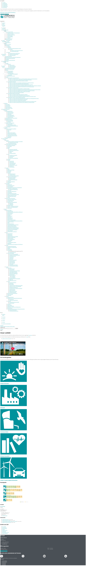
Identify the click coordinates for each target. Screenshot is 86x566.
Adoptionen (11, 203)
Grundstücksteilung (11, 223)
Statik (8, 222)
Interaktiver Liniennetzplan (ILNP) (14, 255)
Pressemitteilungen (9, 56)
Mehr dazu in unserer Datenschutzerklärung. (7, 12)
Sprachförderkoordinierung (12, 143)
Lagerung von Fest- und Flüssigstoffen (15, 286)
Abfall (7, 232)
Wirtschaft (5, 56)
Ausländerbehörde (11, 297)
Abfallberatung (10, 234)
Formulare (7, 30)
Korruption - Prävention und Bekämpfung (14, 307)
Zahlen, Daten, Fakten (9, 53)
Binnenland (9, 129)
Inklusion (9, 159)
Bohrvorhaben (11, 284)
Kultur (8, 148)
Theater (10, 152)
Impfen (9, 197)
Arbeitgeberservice (9, 59)
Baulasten (9, 214)
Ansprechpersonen (9, 29)
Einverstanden (6, 14)
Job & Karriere (8, 51)
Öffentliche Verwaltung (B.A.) (13, 54)
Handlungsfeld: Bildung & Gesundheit (14, 93)
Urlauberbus (10, 136)
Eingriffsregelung (12, 268)
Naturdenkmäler (12, 274)
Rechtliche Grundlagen (13, 260)
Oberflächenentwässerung (13, 287)
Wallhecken (11, 279)
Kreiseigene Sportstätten (13, 155)
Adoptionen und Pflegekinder (12, 202)
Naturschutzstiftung (12, 277)
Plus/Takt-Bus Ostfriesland (13, 264)
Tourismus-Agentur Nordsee (12, 134)
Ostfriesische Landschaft (13, 149)
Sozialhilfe (9, 180)
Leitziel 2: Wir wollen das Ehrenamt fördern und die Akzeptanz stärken (20, 79)
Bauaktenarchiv (10, 215)
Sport (8, 154)
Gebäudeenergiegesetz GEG (12, 226)
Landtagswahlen (10, 72)
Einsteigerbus (11, 257)
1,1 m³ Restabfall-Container (12, 242)
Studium (9, 52)
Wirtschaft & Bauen (12, 67)
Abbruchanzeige (10, 230)
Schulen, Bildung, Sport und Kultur (11, 69)
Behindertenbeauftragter (13, 179)
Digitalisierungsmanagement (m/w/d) (17, 50)
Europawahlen (10, 74)
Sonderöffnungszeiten (3, 551)
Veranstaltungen (8, 65)
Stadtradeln (9, 295)
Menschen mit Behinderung (12, 176)
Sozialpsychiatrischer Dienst (12, 195)
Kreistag (7, 43)
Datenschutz (4, 562)
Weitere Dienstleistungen (11, 219)
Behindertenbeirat (12, 178)
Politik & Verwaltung (4, 41)
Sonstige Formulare (11, 221)
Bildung (9, 147)
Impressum (4, 563)
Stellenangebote (8, 44)
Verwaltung (5, 48)
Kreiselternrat (11, 166)
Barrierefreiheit (4, 561)
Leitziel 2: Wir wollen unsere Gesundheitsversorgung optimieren (19, 95)
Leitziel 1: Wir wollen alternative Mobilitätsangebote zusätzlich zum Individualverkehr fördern (24, 98)
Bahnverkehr (11, 259)
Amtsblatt (7, 59)
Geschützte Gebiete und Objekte (14, 270)
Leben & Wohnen (3, 66)
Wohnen (5, 73)
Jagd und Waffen (10, 36)
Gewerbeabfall (10, 240)
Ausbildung (9, 47)
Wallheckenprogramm (12, 280)
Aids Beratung (10, 184)
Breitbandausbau (10, 120)
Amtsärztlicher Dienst (11, 185)
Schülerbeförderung (12, 163)
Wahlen (7, 70)
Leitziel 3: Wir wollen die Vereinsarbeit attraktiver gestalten (18, 80)
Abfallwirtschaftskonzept (11, 237)
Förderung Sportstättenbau (13, 158)
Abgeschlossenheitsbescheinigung (13, 224)
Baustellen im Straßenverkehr (12, 247)
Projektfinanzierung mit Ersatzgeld (14, 278)
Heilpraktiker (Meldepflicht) (12, 191)
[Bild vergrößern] (15, 502)
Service (5, 26)
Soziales (7, 167)
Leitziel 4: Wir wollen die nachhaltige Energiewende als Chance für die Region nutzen (22, 101)
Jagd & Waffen (10, 305)
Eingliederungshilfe (12, 177)
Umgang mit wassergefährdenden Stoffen (16, 285)
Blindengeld (9, 170)
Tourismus (5, 63)
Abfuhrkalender (10, 233)
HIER (27, 336)
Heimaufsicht (10, 192)
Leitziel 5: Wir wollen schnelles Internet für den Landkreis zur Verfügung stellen (21, 102)
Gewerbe (9, 37)
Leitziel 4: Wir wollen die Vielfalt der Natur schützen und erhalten (19, 91)
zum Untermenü (4, 5)
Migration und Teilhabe (11, 34)
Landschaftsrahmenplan (13, 271)
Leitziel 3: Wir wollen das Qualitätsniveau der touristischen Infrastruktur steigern (22, 90)
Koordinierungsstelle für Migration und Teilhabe (15, 141)
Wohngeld (9, 182)
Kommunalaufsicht (9, 107)
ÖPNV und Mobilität (11, 253)
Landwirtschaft (8, 62)
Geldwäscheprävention (13, 309)
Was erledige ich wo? (9, 28)
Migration (7, 140)
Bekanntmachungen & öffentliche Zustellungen (13, 36)
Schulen (9, 160)
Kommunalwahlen (10, 71)
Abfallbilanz (9, 243)
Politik (5, 62)
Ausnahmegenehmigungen (12, 246)
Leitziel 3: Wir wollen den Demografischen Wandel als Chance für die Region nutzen (22, 96)
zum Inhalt (3, 2)
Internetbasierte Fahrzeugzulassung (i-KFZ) (16, 251)
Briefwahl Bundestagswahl (13, 73)
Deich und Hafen (10, 294)
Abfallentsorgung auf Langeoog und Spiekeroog (15, 244)
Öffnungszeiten (8, 42)
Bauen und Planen (9, 210)
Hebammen (9, 190)
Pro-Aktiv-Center (10, 201)
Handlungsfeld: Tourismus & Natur (13, 87)
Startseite (1, 326)
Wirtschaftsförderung (9, 111)
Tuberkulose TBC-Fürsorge (12, 196)
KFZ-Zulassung (10, 250)
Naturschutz (9, 267)
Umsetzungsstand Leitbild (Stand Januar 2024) (9, 521)
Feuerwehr (9, 301)
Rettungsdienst (10, 308)
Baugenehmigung (10, 213)
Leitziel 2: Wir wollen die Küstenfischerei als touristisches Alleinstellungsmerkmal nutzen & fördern (24, 89)
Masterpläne (10, 114)
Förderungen (11, 263)
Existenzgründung (10, 113)
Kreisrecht (9, 64)
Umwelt (7, 266)
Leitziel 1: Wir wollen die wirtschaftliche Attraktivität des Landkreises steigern (21, 82)
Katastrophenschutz (11, 306)
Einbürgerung (11, 299)
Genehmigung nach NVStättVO (12, 229)
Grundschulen (11, 161)
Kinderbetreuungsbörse (11, 145)
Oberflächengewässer (12, 292)
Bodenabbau (11, 283)
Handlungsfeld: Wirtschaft (12, 81)
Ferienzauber (10, 146)
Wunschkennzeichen (12, 252)
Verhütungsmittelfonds (11, 181)
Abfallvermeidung (10, 238)
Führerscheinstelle (10, 33)
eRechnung (4, 564)
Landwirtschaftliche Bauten (12, 225)
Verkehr (7, 245)
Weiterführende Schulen (13, 165)
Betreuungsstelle (10, 186)
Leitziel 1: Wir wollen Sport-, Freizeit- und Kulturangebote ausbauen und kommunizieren (23, 78)
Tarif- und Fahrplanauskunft (13, 254)
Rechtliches (9, 241)
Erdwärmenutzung (12, 289)
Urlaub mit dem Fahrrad (11, 132)
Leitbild (7, 76)
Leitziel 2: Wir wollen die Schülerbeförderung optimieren (18, 99)
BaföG (8, 168)
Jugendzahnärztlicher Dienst (12, 193)
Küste (8, 130)
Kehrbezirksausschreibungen (10, 58)
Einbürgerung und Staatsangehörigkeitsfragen (15, 298)
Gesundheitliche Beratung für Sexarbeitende (15, 187)
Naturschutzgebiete (12, 275)
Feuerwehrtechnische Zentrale (14, 302)
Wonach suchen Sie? (3, 328)
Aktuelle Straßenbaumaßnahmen (13, 125)
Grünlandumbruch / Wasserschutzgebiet (15, 288)
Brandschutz (9, 216)
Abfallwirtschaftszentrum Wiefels (13, 236)
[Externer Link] (11, 556)
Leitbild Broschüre (5, 519)
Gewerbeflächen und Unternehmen (11, 118)
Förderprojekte (10, 123)
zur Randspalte (4, 3)
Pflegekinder (11, 204)
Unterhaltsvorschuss (11, 200)
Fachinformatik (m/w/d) (14, 51)
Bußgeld (9, 248)
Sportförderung (11, 156)
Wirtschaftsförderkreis (11, 116)
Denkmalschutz (10, 218)
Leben (5, 139)
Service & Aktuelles (3, 25)
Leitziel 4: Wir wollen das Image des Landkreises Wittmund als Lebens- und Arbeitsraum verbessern (25, 85)
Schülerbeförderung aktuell (13, 265)
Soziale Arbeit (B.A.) (12, 55)
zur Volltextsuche (5, 6)
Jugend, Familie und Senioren (10, 198)
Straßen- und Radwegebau (10, 61)
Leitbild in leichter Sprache (6, 338)
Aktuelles (5, 32)
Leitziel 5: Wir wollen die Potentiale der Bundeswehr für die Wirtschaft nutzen (21, 86)
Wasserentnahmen (12, 290)
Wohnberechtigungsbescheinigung (13, 228)
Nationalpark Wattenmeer (13, 273)
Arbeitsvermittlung (12, 174)
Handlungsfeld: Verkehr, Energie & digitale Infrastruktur (16, 97)
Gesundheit (7, 183)
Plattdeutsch (11, 151)
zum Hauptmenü (4, 4)
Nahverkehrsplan (12, 261)
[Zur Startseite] (7, 17)
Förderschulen (11, 162)
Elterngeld (9, 171)
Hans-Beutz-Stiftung (12, 153)
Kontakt (9, 40)
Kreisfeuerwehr (11, 303)
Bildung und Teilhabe (11, 169)
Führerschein (10, 249)
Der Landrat (7, 49)
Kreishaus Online (3, 23)
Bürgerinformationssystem (10, 45)
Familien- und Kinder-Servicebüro (13, 206)
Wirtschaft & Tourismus (4, 55)
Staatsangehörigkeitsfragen (13, 300)
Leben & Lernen (11, 65)
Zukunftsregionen (10, 117)
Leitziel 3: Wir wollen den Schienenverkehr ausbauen (17, 100)
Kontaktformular (4, 515)
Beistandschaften (10, 205)
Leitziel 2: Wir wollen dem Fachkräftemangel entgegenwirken (19, 83)
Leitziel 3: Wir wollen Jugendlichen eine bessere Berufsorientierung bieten (21, 84)
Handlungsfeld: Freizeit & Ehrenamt (13, 77)
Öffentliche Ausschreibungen (10, 60)
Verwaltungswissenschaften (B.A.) (14, 53)
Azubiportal (7, 45)
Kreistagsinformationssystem (10, 68)
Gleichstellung (8, 50)
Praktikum (9, 46)
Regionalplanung (10, 211)
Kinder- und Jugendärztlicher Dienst (13, 194)
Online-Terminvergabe (9, 27)
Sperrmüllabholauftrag (11, 239)
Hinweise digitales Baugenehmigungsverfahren (15, 220)
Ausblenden (2, 14)
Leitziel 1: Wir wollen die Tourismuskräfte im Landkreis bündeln (19, 88)
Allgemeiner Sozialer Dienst (12, 199)
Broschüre (30, 335)
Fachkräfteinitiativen (11, 115)
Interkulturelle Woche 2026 (13, 142)
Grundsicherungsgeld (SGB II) (14, 175)
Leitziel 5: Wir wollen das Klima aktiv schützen (16, 92)
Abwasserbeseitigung (12, 282)
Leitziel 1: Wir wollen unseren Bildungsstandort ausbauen (18, 94)
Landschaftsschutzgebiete (13, 272)
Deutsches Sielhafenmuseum (14, 150)
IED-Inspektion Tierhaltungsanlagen (13, 227)
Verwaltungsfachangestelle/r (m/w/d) (15, 48)
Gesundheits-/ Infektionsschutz (12, 188)
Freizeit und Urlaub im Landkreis (11, 64)
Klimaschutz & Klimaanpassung (12, 293)
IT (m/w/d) (10, 49)
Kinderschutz (10, 208)
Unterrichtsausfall (12, 164)
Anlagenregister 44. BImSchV (12, 231)
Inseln (8, 131)
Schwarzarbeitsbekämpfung (13, 310)
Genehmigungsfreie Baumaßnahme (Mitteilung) (15, 212)
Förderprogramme (10, 112)
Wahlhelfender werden (11, 75)
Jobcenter (9, 172)
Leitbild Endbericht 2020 (6, 520)
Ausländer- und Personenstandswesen (14, 32)
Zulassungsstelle (10, 35)
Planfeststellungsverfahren (12, 124)
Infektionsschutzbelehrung (13, 189)
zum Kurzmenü (4, 7)
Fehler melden (4, 560)
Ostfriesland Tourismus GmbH (12, 135)
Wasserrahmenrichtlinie (13, 291)
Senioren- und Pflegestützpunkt (12, 207)
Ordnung (7, 78)
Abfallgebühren (10, 235)
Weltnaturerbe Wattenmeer (12, 133)
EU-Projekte (13, 276)
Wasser (9, 281)
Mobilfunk (9, 121)
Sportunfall (11, 157)
